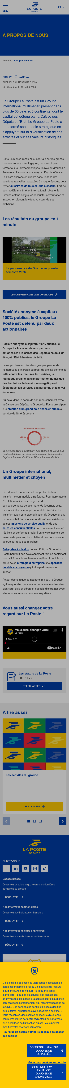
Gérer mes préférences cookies (47, 1062)
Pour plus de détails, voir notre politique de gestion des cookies (34, 1034)
